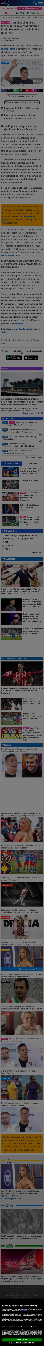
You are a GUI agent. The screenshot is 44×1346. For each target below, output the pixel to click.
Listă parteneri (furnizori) (7, 1336)
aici (21, 1318)
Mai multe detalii (23, 1310)
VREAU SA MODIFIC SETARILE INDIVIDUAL (22, 1343)
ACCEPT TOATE (22, 1340)
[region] (22, 1322)
